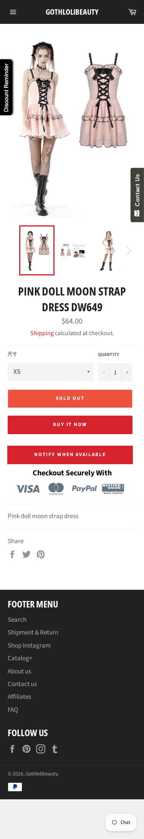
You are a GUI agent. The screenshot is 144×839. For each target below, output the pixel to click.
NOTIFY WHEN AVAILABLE (70, 454)
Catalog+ (20, 658)
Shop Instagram (29, 645)
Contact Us (137, 192)
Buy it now (70, 424)
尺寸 (12, 354)
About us (19, 671)
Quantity (108, 355)
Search (17, 619)
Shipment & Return (33, 632)
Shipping (42, 333)
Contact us (22, 684)
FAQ (13, 710)
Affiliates (19, 696)
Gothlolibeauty (72, 12)
